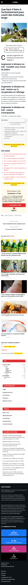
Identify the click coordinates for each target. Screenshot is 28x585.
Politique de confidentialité (8, 579)
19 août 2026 (9, 298)
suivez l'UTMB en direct (9, 346)
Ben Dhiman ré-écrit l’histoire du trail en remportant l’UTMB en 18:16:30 (12, 445)
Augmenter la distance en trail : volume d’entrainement (14, 135)
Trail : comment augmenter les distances (14, 158)
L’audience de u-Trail (6, 577)
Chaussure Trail (7, 377)
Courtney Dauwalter (8, 424)
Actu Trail (6, 366)
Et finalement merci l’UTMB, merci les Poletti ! (13, 458)
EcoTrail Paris (6, 395)
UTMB (4, 389)
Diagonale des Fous (7, 392)
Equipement (6, 375)
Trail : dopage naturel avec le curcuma (12, 315)
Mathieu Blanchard (7, 415)
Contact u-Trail (5, 563)
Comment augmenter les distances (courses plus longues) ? (18, 123)
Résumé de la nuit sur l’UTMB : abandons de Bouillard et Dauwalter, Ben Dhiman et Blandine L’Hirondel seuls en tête (13, 473)
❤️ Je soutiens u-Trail (14, 205)
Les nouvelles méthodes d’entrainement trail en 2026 (13, 275)
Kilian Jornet (6, 412)
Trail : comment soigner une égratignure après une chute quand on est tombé (13, 295)
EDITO (7, 367)
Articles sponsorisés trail (7, 566)
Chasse (7, 369)
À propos (3, 573)
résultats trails (9, 370)
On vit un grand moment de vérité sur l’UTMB (13, 461)
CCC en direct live (18, 353)
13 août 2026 (9, 337)
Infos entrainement (15, 6)
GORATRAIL (7, 368)
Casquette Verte (7, 421)
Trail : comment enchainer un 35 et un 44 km (15, 161)
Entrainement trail (5, 581)
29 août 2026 (9, 257)
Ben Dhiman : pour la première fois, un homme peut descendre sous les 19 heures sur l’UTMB (13, 464)
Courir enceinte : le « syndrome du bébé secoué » (12, 334)
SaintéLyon (5, 398)
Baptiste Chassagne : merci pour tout (11, 441)
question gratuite (9, 215)
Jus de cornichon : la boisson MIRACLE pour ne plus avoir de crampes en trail (13, 254)
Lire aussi (7, 138)
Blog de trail (7, 6)
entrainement (18, 215)
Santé (3, 250)
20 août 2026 (9, 277)
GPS (5, 378)
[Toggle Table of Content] (25, 120)
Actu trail (3, 571)
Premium (7, 371)
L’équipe (3, 575)
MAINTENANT (14, 145)
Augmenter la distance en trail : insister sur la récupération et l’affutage (15, 132)
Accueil (2, 6)
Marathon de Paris (7, 401)
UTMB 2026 (4, 350)
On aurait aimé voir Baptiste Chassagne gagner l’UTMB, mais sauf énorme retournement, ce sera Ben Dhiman (14, 450)
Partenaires (4, 565)
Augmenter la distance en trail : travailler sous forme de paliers (14, 128)
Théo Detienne (6, 418)
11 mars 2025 (4, 21)
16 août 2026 (9, 317)
